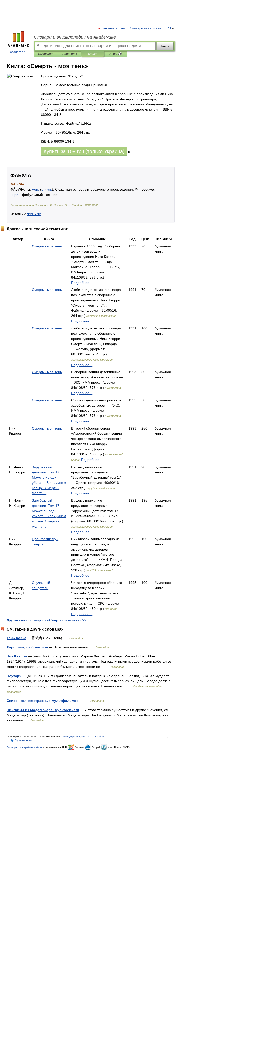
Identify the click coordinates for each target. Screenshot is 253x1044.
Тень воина (16, 638)
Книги (92, 54)
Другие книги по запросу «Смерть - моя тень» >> (46, 620)
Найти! (165, 46)
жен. (35, 189)
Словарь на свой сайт (146, 28)
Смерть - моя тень (47, 246)
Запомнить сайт (113, 28)
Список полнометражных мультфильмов (43, 701)
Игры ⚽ (115, 54)
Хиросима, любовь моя (27, 647)
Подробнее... (81, 283)
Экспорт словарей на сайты (24, 747)
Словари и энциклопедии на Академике (75, 37)
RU (169, 28)
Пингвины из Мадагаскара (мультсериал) (43, 710)
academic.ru (18, 52)
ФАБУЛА (34, 214)
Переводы (69, 54)
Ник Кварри (17, 656)
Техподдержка (71, 736)
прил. (16, 195)
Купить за (84, 151)
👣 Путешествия (21, 740)
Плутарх (14, 676)
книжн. (46, 189)
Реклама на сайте (92, 736)
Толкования (46, 54)
